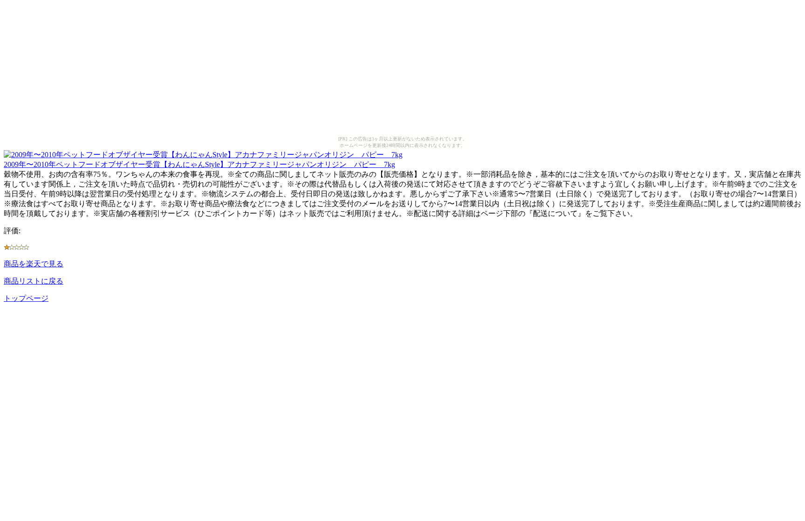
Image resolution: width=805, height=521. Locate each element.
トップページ (26, 298)
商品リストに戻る (33, 281)
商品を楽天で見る (33, 264)
